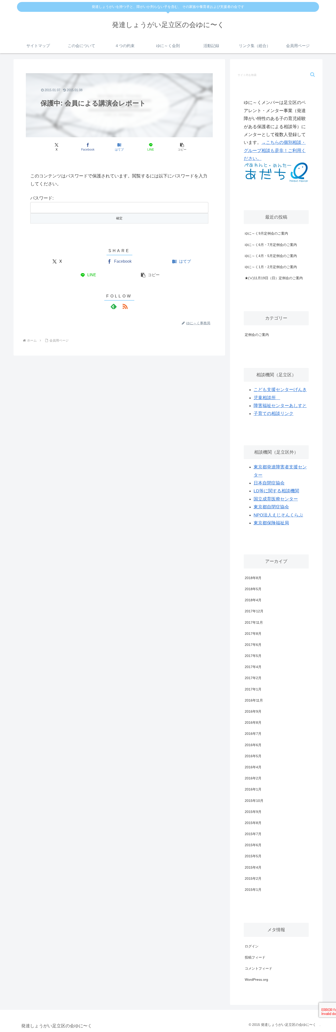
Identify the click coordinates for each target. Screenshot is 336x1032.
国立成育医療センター (276, 499)
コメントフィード (258, 968)
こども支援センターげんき (280, 389)
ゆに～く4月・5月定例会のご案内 (271, 256)
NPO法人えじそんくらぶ (278, 515)
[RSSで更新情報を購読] (125, 306)
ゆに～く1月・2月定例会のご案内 (271, 267)
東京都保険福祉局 (271, 522)
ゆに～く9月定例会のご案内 (266, 233)
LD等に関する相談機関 (276, 490)
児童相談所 (267, 397)
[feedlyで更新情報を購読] (114, 306)
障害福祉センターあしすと (280, 405)
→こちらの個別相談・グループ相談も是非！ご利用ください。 (275, 150)
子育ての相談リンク (273, 413)
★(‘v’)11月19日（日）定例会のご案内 (274, 278)
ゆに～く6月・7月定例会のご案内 (271, 245)
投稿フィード (255, 957)
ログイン (252, 946)
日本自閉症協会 (269, 483)
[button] (182, 147)
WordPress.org (256, 979)
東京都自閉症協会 (271, 506)
